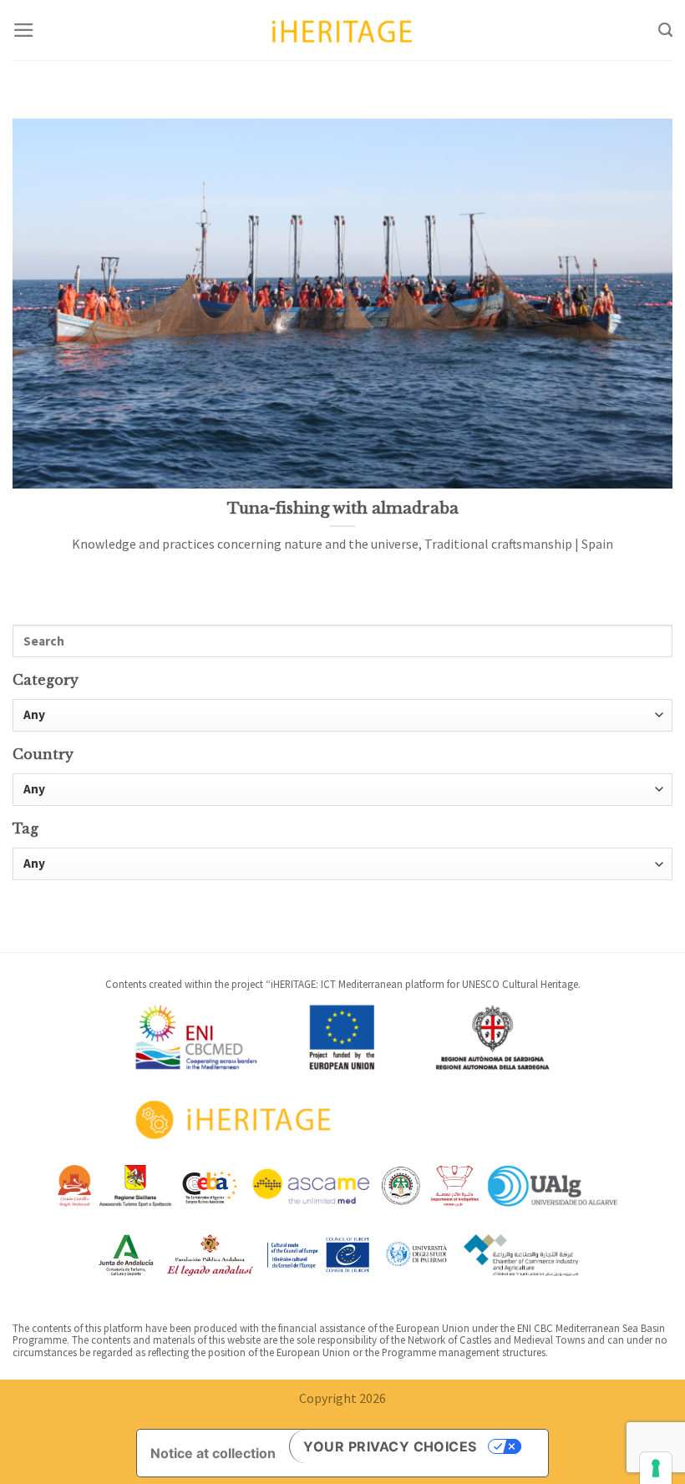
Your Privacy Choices (390, 1446)
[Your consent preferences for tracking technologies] (656, 1468)
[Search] (665, 30)
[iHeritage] (342, 29)
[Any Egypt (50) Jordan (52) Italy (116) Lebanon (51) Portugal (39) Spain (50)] (342, 789)
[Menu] (24, 30)
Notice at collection (213, 1453)
